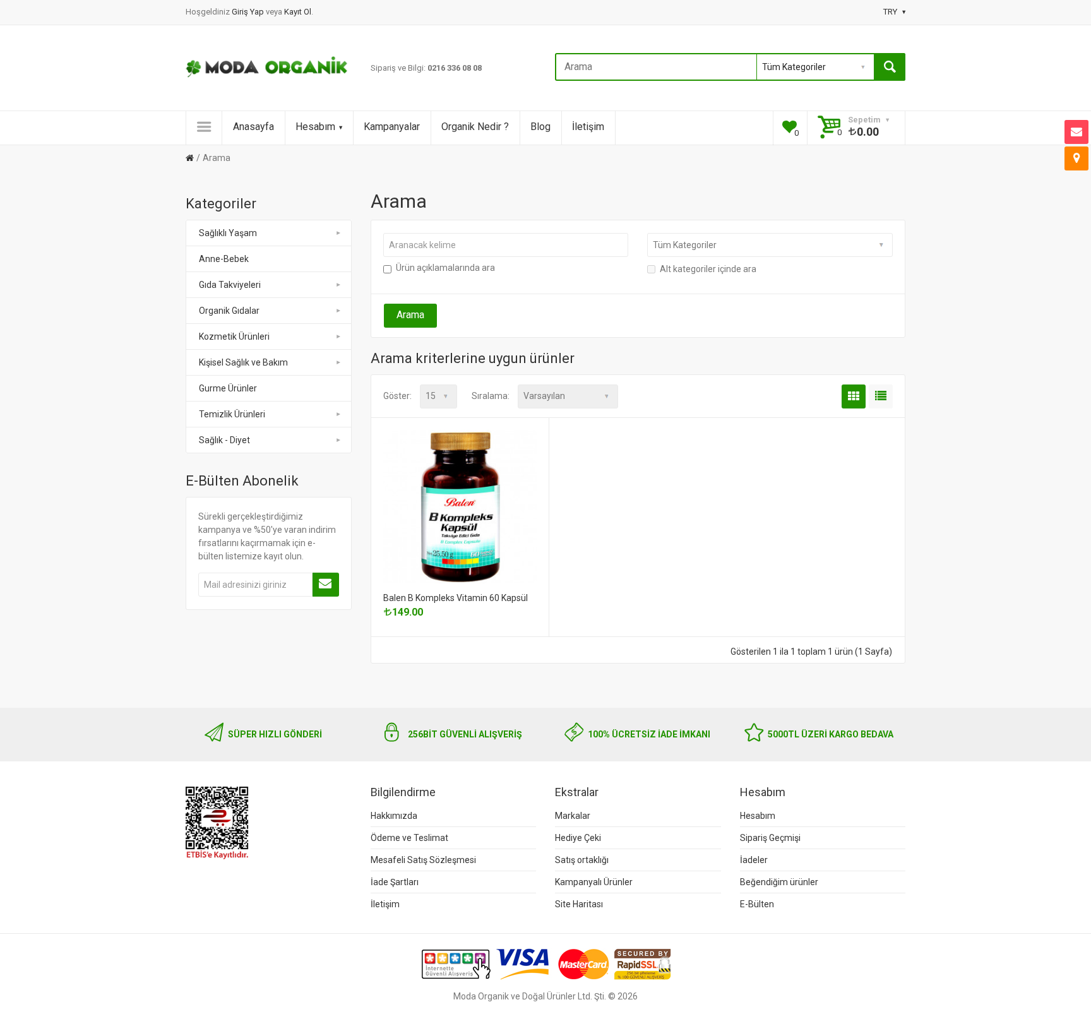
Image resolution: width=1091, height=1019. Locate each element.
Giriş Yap (249, 11)
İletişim (588, 127)
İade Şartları (395, 882)
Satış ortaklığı (582, 860)
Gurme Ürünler (228, 388)
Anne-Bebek (224, 259)
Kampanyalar (392, 127)
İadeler (754, 860)
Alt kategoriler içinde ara (708, 269)
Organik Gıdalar (229, 311)
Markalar (572, 816)
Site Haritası (579, 904)
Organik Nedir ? (475, 127)
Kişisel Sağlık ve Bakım (243, 362)
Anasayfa (253, 127)
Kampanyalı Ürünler (594, 882)
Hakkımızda (394, 816)
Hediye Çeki (578, 838)
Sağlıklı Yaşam (228, 233)
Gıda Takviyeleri (230, 285)
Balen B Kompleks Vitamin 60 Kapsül (455, 598)
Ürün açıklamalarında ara (445, 268)
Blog (540, 127)
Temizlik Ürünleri (232, 414)
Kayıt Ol (297, 11)
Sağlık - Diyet (224, 440)
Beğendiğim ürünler (779, 882)
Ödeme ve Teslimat (409, 838)
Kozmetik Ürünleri (234, 336)
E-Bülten (757, 904)
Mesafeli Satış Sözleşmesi (423, 860)
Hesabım (315, 127)
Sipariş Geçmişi (770, 838)
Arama (216, 158)
